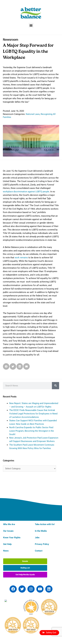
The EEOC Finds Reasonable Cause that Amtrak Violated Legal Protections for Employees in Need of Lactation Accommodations (33, 413)
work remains (21, 257)
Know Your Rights (11, 537)
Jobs (37, 537)
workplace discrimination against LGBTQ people (26, 191)
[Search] (55, 385)
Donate (25, 561)
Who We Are (9, 524)
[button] (31, 25)
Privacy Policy (42, 544)
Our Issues (8, 531)
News (6, 550)
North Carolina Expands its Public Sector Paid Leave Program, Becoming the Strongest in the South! (31, 431)
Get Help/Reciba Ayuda (25, 574)
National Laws (33, 114)
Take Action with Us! (45, 524)
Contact (38, 550)
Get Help (7, 544)
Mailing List (25, 568)
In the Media (41, 531)
